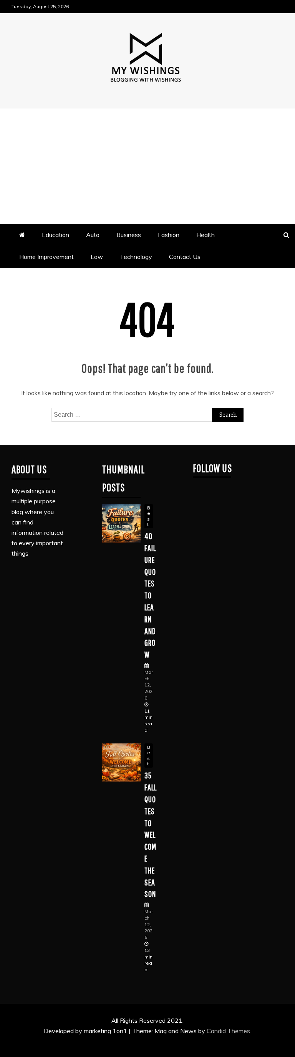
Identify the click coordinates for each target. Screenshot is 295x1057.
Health (205, 235)
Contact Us (185, 256)
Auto (92, 235)
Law (97, 256)
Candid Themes (228, 1031)
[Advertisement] (147, 166)
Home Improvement (46, 256)
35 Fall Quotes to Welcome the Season (150, 834)
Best (148, 516)
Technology (136, 256)
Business (128, 235)
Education (55, 235)
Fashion (168, 235)
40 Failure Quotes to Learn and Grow (150, 595)
